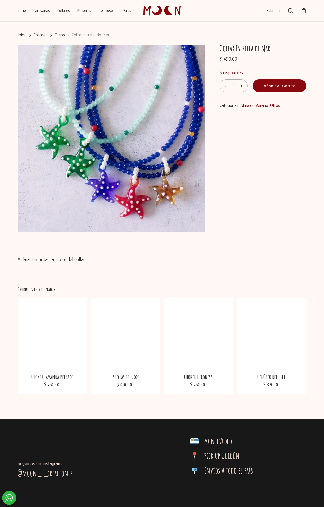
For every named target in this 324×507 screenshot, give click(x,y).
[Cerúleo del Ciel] (271, 332)
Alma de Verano (254, 105)
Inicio (22, 34)
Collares (41, 34)
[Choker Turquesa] (198, 332)
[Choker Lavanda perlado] (52, 332)
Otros (60, 34)
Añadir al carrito (280, 85)
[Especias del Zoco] (125, 332)
